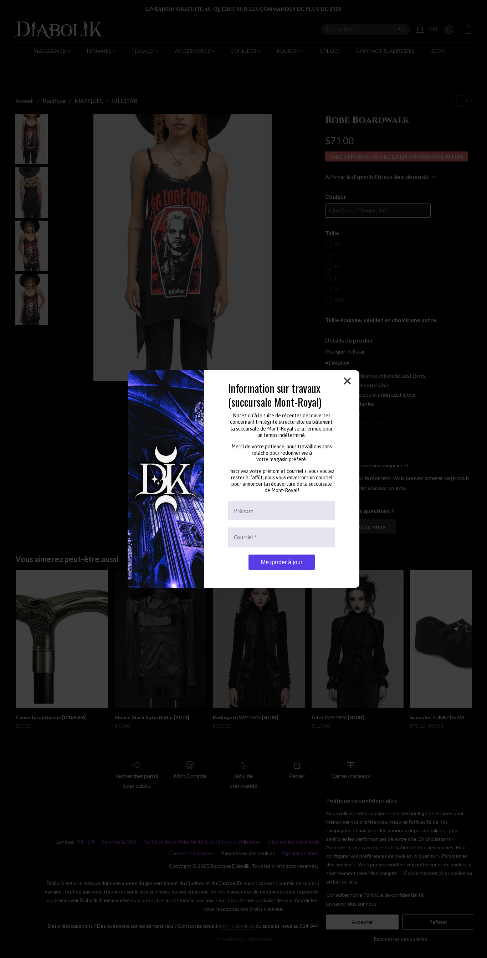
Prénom (243, 510)
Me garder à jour (281, 562)
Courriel (245, 537)
